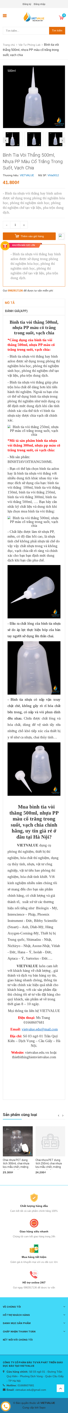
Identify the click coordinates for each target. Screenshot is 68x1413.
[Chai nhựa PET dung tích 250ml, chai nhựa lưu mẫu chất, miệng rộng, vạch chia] (50, 1141)
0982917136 (15, 290)
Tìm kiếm (57, 30)
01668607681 (26, 1385)
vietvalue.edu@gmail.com (30, 1389)
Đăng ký (27, 4)
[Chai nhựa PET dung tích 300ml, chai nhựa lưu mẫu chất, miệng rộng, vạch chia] (18, 1141)
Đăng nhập (39, 4)
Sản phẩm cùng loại (20, 1114)
